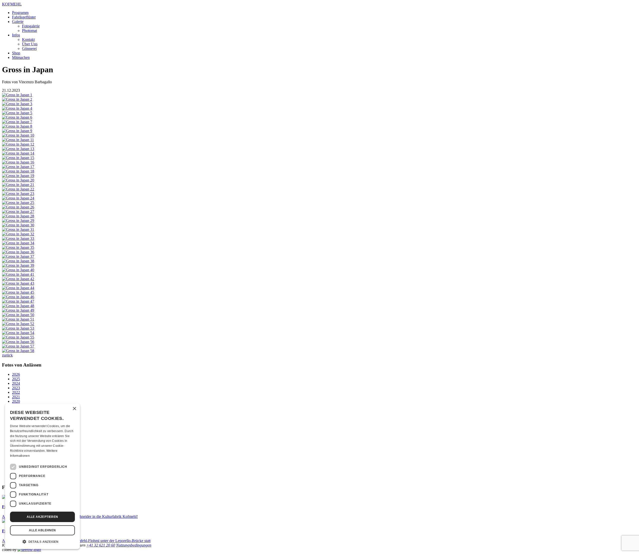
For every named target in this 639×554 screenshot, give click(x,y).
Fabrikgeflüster (24, 17)
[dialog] (42, 476)
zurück (7, 355)
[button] (42, 541)
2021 (16, 397)
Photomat (29, 30)
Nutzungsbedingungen (133, 545)
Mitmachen (21, 57)
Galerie (17, 21)
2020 (16, 401)
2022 (16, 392)
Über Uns (29, 44)
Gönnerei (29, 48)
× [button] (74, 409)
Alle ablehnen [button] (42, 530)
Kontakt (28, 39)
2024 (16, 383)
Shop (16, 53)
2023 (16, 388)
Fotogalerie (31, 26)
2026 (16, 374)
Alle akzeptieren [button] (42, 517)
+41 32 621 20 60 (100, 545)
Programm (20, 12)
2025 (16, 379)
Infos (16, 35)
